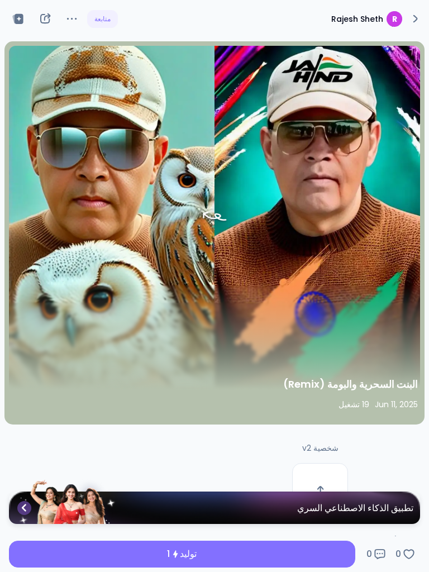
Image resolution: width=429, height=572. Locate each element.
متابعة (102, 18)
